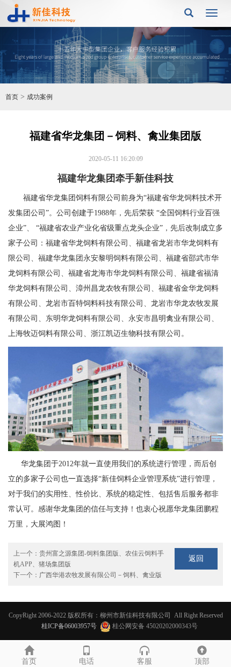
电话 (86, 661)
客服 (144, 661)
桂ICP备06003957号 (69, 626)
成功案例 (40, 97)
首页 (11, 97)
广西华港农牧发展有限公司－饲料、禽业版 (100, 575)
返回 (196, 558)
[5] (115, 55)
